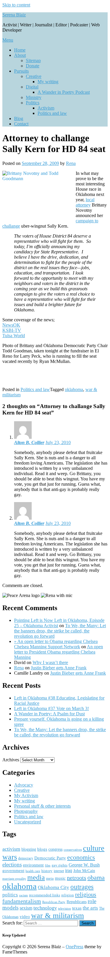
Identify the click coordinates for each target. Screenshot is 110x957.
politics (10, 895)
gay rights (59, 865)
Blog (18, 118)
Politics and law (52, 113)
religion (67, 895)
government (13, 870)
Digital (32, 86)
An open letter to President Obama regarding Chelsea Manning (58, 652)
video (25, 916)
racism (23, 895)
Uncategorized (27, 821)
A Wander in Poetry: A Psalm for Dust (49, 713)
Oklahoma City (53, 887)
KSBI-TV (11, 330)
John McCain (84, 871)
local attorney (85, 202)
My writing (48, 81)
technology (45, 908)
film (47, 865)
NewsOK (11, 325)
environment (33, 865)
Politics (32, 102)
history (47, 871)
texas (77, 907)
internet (59, 871)
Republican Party (53, 902)
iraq (68, 870)
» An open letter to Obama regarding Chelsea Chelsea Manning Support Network (56, 644)
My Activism (26, 795)
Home (20, 49)
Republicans (77, 902)
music (60, 878)
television (64, 908)
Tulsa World (13, 335)
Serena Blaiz (14, 14)
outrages (82, 887)
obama (96, 877)
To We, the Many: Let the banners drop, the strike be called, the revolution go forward (60, 631)
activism (11, 849)
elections (12, 865)
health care (33, 871)
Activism (46, 107)
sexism (26, 907)
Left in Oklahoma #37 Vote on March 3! (51, 708)
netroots (76, 877)
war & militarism (57, 915)
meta (50, 878)
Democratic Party (50, 857)
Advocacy (23, 784)
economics (81, 857)
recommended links (44, 895)
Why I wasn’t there (50, 662)
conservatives (73, 849)
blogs (42, 849)
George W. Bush (84, 864)
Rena (71, 163)
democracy (25, 858)
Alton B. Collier (29, 442)
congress (55, 849)
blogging (28, 849)
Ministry (33, 97)
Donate (32, 65)
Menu (7, 39)
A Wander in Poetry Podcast (64, 92)
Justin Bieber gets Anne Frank (59, 667)
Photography (26, 811)
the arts (90, 908)
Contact (21, 123)
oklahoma (74, 389)
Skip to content (16, 4)
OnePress (74, 946)
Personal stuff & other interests (42, 806)
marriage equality (14, 878)
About (20, 55)
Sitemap (33, 60)
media (36, 877)
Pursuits (21, 71)
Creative (33, 76)
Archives (10, 759)
